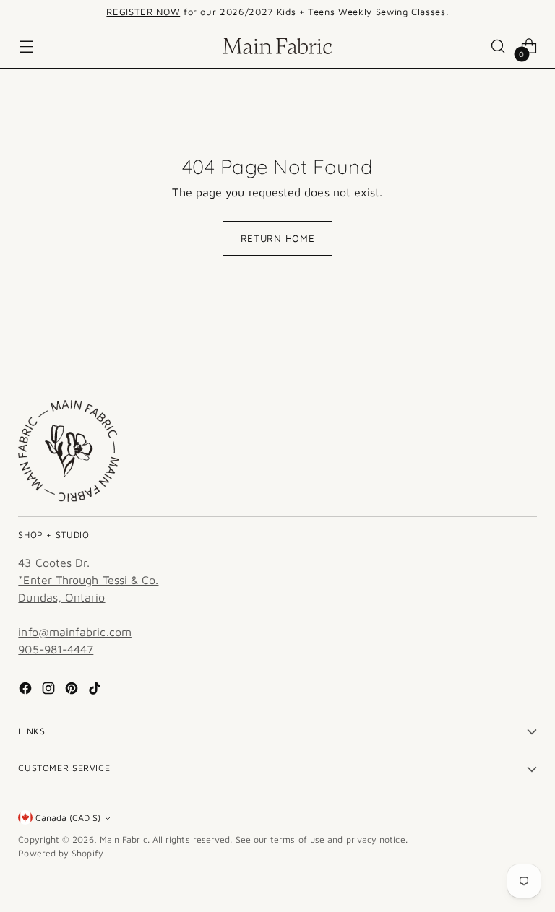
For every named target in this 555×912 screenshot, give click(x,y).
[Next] (482, 12)
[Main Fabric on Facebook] (26, 690)
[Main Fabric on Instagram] (50, 690)
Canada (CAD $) (67, 817)
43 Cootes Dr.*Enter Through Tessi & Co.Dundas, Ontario (88, 580)
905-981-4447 (55, 649)
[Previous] (72, 12)
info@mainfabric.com (75, 631)
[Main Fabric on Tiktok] (96, 690)
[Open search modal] (498, 46)
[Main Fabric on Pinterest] (73, 690)
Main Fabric (123, 839)
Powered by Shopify (60, 853)
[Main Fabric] (277, 46)
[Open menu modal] (25, 46)
